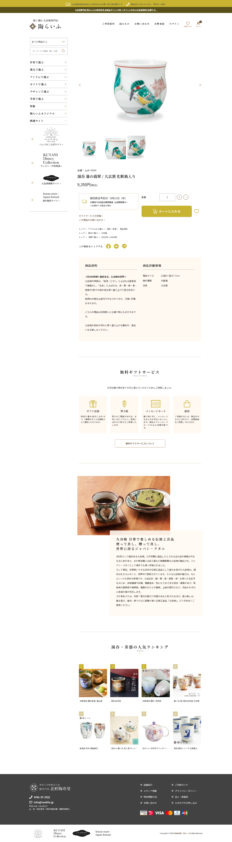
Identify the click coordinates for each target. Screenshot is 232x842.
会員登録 (159, 23)
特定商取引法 (150, 797)
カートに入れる (170, 211)
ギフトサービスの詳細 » (91, 215)
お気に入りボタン (196, 211)
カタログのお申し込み (186, 803)
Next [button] (200, 85)
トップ (82, 228)
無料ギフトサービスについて (140, 443)
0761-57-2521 (145, 4)
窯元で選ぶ (93, 233)
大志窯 (104, 233)
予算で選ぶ (93, 237)
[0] (198, 25)
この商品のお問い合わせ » (92, 219)
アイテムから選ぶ (95, 228)
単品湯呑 (124, 228)
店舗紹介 (148, 785)
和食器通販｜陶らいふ (182, 833)
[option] (140, 85)
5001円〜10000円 (109, 237)
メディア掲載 (150, 791)
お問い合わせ (142, 23)
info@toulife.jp (44, 802)
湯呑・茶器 (111, 228)
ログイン (174, 23)
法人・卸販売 (181, 797)
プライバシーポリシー (186, 791)
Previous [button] (79, 85)
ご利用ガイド (181, 785)
